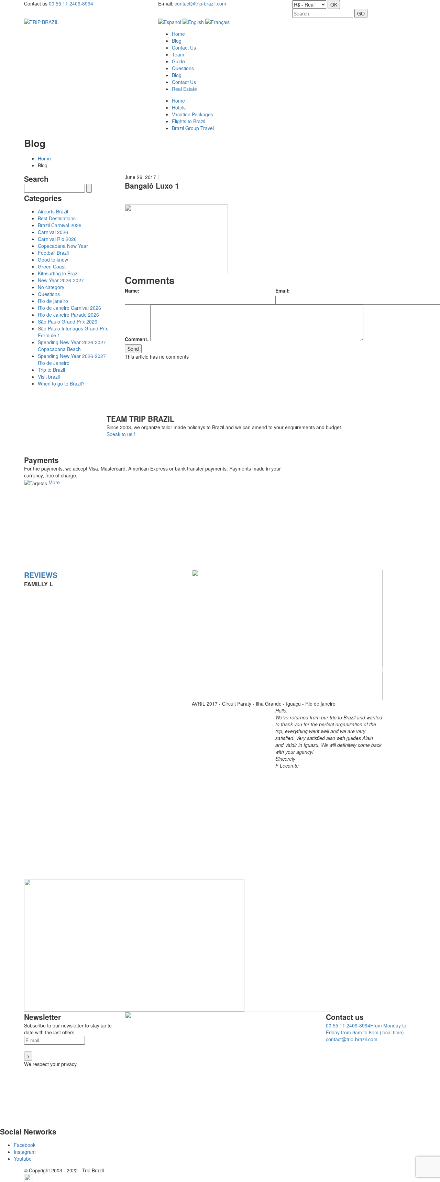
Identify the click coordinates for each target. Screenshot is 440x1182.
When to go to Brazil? (61, 383)
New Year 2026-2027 (61, 280)
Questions (49, 294)
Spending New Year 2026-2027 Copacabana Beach (72, 345)
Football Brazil (53, 252)
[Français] (217, 21)
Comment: (137, 339)
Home (44, 158)
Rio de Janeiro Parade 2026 (68, 314)
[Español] (169, 21)
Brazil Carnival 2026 (59, 225)
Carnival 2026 (53, 232)
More (54, 482)
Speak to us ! (121, 434)
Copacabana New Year (63, 245)
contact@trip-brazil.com (200, 3)
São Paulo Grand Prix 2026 (67, 321)
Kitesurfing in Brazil (58, 273)
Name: (132, 290)
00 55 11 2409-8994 (71, 3)
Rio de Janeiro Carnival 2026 (69, 307)
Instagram (25, 1151)
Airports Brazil (53, 211)
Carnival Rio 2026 (57, 238)
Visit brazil (49, 376)
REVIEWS (40, 575)
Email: (282, 290)
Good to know (53, 259)
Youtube (23, 1158)
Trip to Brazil (51, 369)
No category (51, 287)
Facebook (24, 1144)
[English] (193, 21)
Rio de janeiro (53, 300)
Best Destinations (57, 218)
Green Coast (52, 266)
